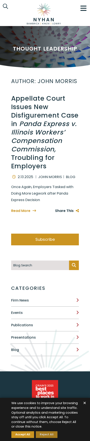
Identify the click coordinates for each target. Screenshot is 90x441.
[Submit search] (74, 265)
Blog (15, 349)
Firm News (20, 300)
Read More (20, 210)
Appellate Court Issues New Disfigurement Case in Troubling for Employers (45, 132)
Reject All (47, 434)
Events (17, 312)
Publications (22, 325)
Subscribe (45, 239)
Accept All (22, 434)
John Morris (50, 176)
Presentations (23, 337)
